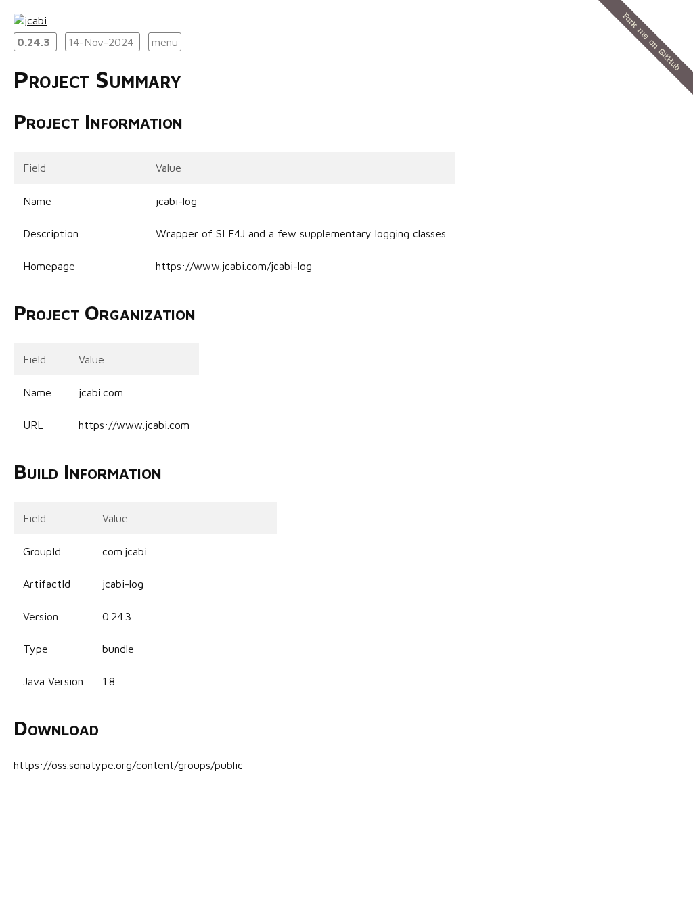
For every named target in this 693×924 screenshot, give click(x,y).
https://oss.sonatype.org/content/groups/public (128, 765)
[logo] (30, 20)
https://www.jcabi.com (134, 425)
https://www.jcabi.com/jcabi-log (234, 266)
